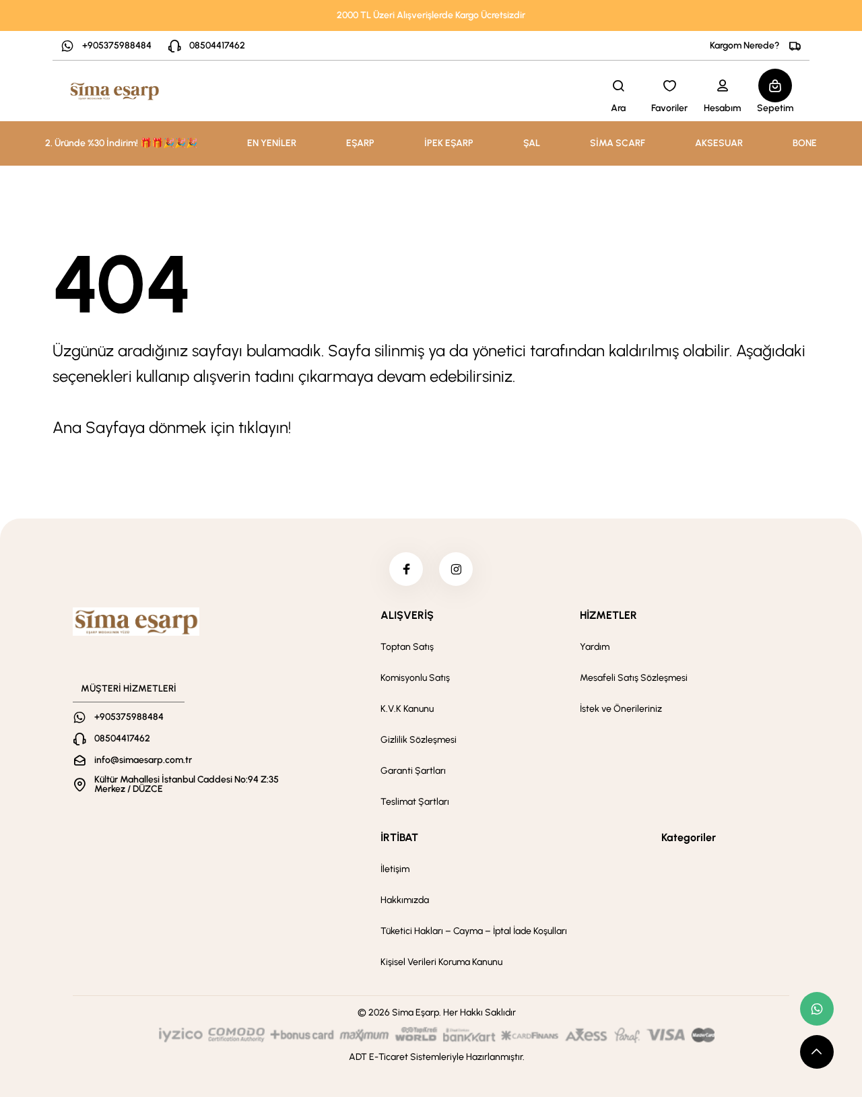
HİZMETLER (608, 615)
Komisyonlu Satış (415, 678)
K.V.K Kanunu (407, 708)
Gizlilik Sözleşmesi (418, 739)
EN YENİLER (271, 143)
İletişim (394, 869)
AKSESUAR (719, 143)
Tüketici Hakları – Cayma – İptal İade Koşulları (473, 931)
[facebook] (406, 569)
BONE (805, 143)
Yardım (594, 647)
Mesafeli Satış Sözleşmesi (634, 678)
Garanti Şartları (413, 770)
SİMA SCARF (617, 143)
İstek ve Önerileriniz (621, 708)
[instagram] (456, 569)
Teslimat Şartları (414, 801)
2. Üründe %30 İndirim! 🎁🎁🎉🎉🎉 (121, 143)
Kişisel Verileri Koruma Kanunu (441, 962)
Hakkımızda (404, 900)
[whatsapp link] (817, 1009)
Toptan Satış (407, 647)
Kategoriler (688, 837)
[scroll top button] (817, 1052)
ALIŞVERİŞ (407, 615)
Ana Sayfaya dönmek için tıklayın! (172, 427)
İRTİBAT (399, 837)
